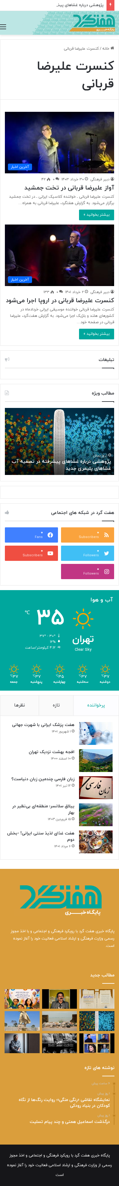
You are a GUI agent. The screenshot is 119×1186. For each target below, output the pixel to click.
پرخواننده (96, 705)
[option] (59, 441)
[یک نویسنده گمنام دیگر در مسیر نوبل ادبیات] (22, 1043)
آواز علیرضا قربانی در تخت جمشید (69, 188)
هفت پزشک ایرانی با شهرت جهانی (43, 725)
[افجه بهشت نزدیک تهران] (96, 760)
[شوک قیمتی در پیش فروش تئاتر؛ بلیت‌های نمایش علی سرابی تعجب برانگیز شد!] (59, 1043)
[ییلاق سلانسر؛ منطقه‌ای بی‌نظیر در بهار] (96, 814)
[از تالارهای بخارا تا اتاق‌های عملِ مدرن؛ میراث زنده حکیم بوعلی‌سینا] (22, 1021)
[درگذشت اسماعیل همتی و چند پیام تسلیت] (59, 999)
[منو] (3, 27)
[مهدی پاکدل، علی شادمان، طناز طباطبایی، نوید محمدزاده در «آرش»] (96, 1043)
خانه (106, 48)
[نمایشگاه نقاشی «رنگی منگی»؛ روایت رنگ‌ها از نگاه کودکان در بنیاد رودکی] (22, 999)
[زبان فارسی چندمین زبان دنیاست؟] (96, 787)
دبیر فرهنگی (100, 179)
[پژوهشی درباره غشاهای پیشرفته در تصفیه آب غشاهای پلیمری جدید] (96, 1021)
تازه (56, 705)
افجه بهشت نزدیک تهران (51, 752)
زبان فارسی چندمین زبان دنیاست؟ (42, 779)
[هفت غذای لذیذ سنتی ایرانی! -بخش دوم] (96, 841)
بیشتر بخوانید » (97, 215)
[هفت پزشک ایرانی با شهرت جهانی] (96, 733)
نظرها (19, 705)
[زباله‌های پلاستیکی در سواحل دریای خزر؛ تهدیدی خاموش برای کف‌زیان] (59, 1021)
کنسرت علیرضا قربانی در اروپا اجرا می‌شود (60, 300)
